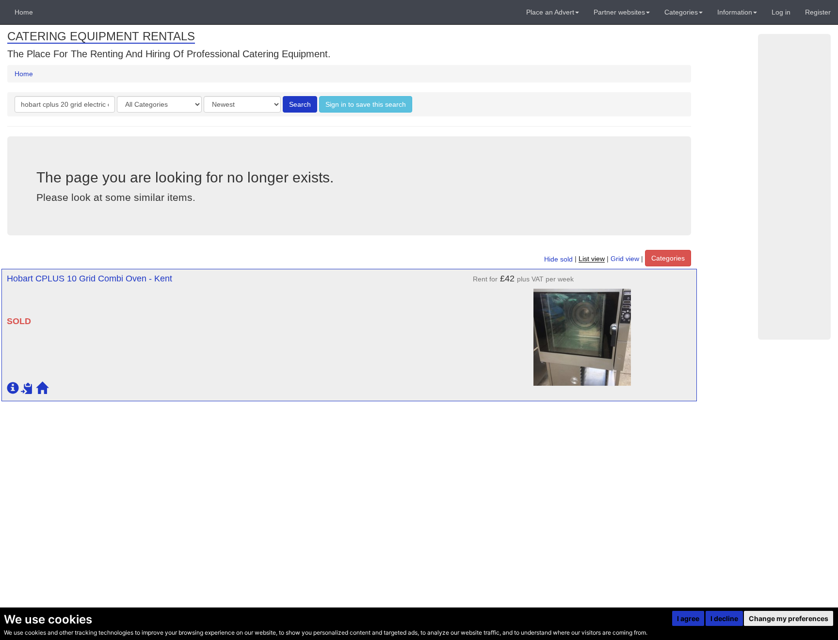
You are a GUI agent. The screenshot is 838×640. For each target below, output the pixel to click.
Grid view (625, 259)
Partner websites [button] (619, 12)
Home (24, 12)
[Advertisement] (794, 186)
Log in (781, 12)
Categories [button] (681, 12)
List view (592, 259)
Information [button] (734, 12)
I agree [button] (688, 618)
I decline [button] (724, 618)
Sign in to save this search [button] (365, 104)
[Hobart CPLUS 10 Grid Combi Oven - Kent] (582, 332)
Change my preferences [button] (788, 618)
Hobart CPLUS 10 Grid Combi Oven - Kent (89, 278)
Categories (668, 258)
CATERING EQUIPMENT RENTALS (101, 36)
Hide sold (558, 259)
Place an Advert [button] (550, 12)
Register (818, 12)
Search (300, 104)
